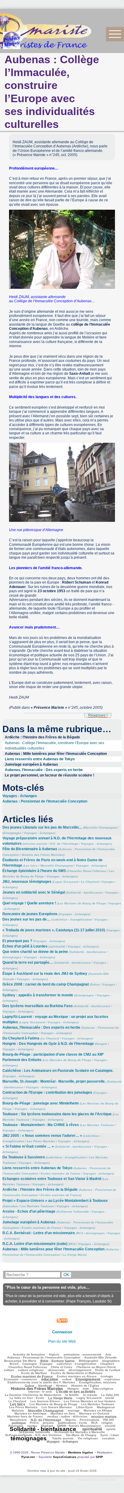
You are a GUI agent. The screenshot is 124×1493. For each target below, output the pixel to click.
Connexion (62, 1332)
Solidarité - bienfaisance (85, 892)
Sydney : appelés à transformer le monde (37, 995)
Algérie (54, 1354)
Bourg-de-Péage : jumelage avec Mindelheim (40, 1103)
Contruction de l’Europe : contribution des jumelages (47, 1092)
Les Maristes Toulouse (97, 1125)
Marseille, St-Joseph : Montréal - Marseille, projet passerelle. (54, 1081)
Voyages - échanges (19, 796)
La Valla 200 (110, 1395)
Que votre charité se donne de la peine (35, 952)
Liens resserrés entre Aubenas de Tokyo (40, 759)
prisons (48, 1422)
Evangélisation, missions (97, 1382)
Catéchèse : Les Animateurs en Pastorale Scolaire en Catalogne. (57, 1071)
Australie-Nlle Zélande (100, 1357)
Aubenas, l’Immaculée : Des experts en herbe (44, 770)
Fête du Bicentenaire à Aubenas (29, 849)
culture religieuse (31, 1370)
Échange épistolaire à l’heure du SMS (34, 871)
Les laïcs (31, 865)
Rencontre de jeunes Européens (29, 914)
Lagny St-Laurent (65, 881)
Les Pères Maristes (41, 1141)
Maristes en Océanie (94, 1413)
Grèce (95, 984)
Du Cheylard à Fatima (20, 1038)
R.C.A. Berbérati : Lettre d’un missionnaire (38, 1233)
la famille (72, 1395)
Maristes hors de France (25, 1416)
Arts (108, 1354)
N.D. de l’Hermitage (64, 843)
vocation (108, 1438)
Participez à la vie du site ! (96, 1479)
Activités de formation (29, 1354)
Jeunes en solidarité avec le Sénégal (33, 892)
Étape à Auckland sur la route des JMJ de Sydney (44, 973)
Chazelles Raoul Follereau (87, 871)
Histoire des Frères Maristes (43, 854)
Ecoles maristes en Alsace (77, 1376)
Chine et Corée (62, 1367)
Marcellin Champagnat (100, 827)
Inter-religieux (103, 1388)
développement (80, 1370)
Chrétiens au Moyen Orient (96, 1367)
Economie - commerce (20, 1379)
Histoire (61, 1385)
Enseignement (88, 1379)
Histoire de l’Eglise (85, 1385)
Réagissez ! (97, 715)
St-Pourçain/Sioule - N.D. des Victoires (33, 1435)
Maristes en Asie (63, 1413)
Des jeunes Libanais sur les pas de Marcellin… (42, 827)
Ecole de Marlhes (34, 1373)
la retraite (90, 1395)
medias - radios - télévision (67, 1416)
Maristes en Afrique (98, 1410)
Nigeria (70, 1419)
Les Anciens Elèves (45, 1401)
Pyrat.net (28, 1457)
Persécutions (89, 1419)
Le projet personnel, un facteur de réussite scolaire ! (49, 775)
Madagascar (106, 1407)
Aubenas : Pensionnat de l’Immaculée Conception (44, 801)
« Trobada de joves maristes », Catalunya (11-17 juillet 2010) (53, 930)
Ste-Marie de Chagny (81, 1435)
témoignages (11, 833)
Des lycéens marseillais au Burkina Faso (37, 1006)
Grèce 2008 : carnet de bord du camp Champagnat (45, 984)
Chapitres (107, 1363)
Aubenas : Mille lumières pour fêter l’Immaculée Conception (56, 754)
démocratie (56, 1370)
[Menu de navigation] (115, 34)
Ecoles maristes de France (60, 1173)
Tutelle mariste (63, 1438)
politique (19, 1423)
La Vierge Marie (74, 1254)
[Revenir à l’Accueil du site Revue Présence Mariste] (11, 40)
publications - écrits (72, 1422)
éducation (10, 1206)
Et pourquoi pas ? (17, 941)
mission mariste (35, 843)
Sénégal (47, 1425)
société (110, 1425)
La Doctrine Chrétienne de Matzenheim (33, 1395)
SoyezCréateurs (64, 1457)
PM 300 (108, 1419)
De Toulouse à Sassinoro (23, 1157)
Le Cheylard (90, 881)
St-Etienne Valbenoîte (73, 1211)
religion (107, 1422)
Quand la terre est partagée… (27, 962)
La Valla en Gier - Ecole (27, 1398)
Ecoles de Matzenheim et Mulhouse (77, 1373)
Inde (86, 1388)
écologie (107, 1376)
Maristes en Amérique (30, 1413)
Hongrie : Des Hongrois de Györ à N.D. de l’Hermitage (48, 1044)
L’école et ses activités (75, 1392)
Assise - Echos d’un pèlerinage (28, 1211)
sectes (32, 1425)
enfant (66, 1379)
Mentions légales (80, 1452)
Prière (34, 1422)
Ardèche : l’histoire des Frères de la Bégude (42, 737)
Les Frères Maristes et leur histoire (90, 1401)
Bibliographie (88, 1360)
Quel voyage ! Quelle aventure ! (29, 903)
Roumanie (15, 1425)
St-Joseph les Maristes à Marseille (79, 1432)
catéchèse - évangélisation (72, 919)
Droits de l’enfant (107, 1370)
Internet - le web (40, 1391)
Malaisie (18, 1410)
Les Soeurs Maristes (57, 1407)
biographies (111, 1360)
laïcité (109, 1398)
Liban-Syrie (84, 1407)
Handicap (45, 1385)
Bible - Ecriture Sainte (57, 1361)
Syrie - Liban (109, 1435)
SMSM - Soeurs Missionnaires (79, 1425)
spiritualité (57, 946)
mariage (74, 1410)
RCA (80, 1233)
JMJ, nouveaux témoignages (26, 882)
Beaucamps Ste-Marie (20, 1360)
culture (9, 1370)
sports (111, 1429)
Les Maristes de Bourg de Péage (82, 903)
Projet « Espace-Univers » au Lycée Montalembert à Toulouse (55, 1201)
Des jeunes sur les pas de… (26, 919)
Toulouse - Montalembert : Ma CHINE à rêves (40, 1125)
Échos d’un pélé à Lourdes (25, 946)
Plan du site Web (62, 1341)
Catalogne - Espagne (37, 1363)
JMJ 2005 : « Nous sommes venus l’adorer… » (42, 1136)
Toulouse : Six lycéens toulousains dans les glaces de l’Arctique (57, 1114)
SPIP (99, 1457)
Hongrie (101, 1043)
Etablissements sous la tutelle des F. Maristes (41, 1382)
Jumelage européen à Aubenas (31, 764)
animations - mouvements (82, 1354)
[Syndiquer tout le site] (62, 1320)
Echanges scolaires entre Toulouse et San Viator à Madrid (51, 1179)
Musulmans (18, 1419)
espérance (112, 1379)
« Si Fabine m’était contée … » (28, 1146)
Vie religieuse (88, 1438)
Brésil (14, 1363)
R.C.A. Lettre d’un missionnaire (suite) (34, 1244)
